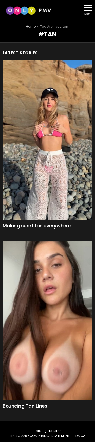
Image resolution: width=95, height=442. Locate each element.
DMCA (80, 436)
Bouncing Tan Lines (25, 406)
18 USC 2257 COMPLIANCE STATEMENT (40, 436)
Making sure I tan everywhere (37, 225)
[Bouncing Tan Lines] (47, 320)
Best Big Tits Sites (47, 431)
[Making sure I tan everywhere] (47, 140)
